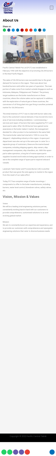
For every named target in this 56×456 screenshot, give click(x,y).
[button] (51, 8)
